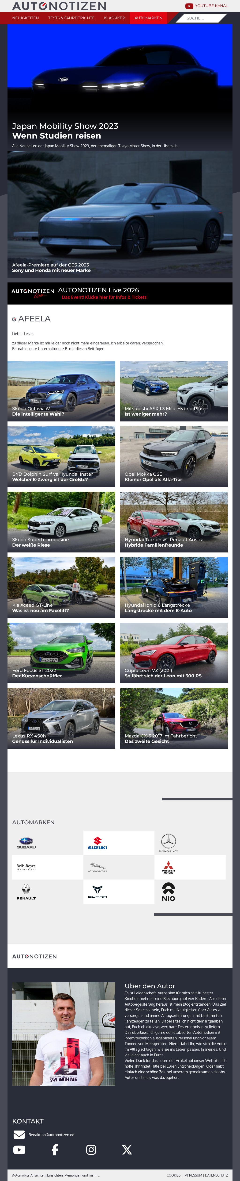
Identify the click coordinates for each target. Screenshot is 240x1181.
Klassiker (114, 18)
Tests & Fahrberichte (71, 18)
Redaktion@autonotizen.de (51, 1134)
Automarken (148, 18)
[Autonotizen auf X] (127, 1152)
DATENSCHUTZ (216, 1175)
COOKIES (173, 1175)
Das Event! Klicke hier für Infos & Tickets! (104, 297)
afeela (33, 319)
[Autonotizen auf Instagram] (91, 1152)
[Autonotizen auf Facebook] (55, 1152)
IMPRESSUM (193, 1175)
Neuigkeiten (25, 18)
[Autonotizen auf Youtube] (19, 1152)
